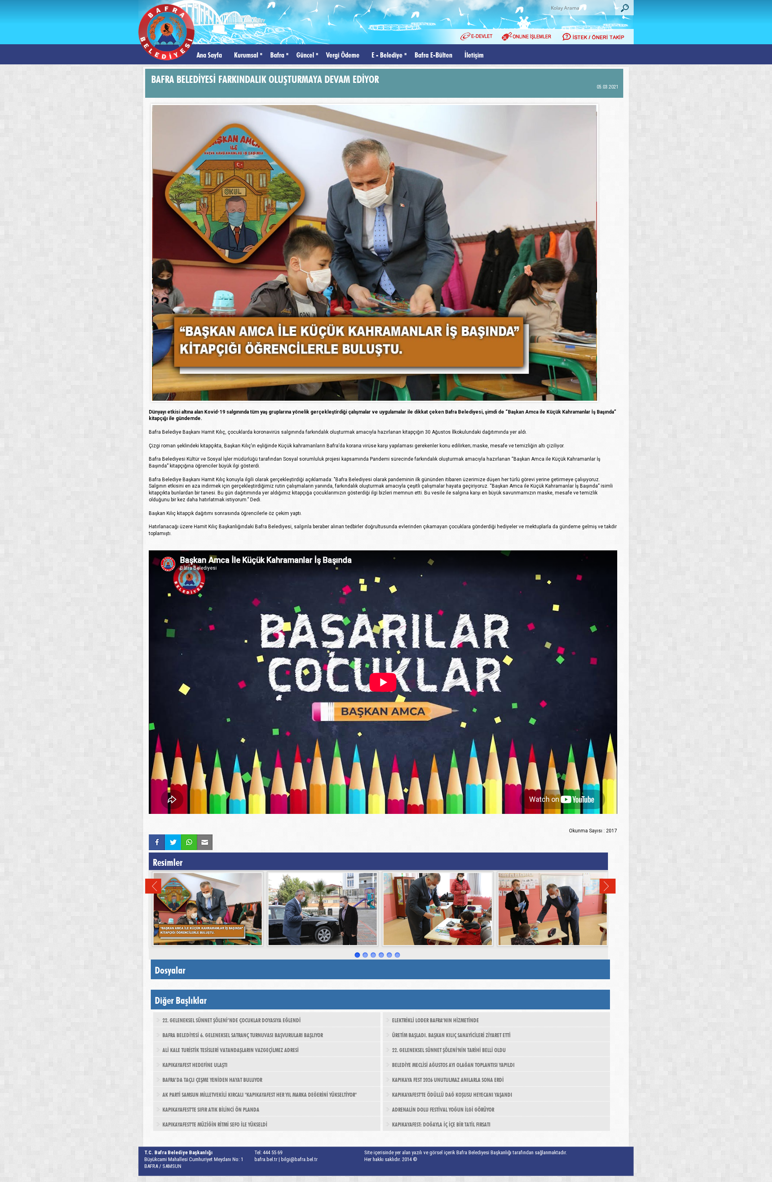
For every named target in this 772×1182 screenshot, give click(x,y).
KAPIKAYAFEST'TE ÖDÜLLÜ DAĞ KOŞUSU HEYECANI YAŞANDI (452, 1094)
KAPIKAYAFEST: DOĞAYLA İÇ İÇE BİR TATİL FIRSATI (441, 1123)
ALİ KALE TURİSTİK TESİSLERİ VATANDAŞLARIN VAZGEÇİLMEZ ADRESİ (230, 1049)
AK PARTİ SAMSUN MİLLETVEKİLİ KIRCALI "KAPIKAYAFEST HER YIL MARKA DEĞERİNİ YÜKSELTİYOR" (259, 1094)
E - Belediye (387, 54)
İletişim (474, 54)
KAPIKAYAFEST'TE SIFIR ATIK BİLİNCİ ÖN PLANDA (210, 1108)
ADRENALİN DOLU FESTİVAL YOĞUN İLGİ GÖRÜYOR (443, 1108)
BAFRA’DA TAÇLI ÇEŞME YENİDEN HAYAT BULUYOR (212, 1079)
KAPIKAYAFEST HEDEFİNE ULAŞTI (195, 1064)
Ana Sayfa (209, 54)
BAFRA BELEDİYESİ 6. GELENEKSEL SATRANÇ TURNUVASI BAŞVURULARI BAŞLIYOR (242, 1034)
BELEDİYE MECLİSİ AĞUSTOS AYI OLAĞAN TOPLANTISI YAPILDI (453, 1064)
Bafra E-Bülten (433, 54)
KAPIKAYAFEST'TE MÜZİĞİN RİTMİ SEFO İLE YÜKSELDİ (214, 1123)
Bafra (277, 54)
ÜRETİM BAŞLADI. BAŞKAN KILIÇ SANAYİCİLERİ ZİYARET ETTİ (451, 1034)
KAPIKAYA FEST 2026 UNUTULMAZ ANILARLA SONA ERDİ (448, 1079)
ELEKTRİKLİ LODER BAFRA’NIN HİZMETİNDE (435, 1019)
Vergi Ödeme (342, 54)
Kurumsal (246, 54)
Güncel (305, 54)
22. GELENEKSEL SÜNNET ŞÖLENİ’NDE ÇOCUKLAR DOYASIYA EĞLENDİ (231, 1019)
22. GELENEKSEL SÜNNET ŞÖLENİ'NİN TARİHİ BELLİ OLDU (449, 1049)
